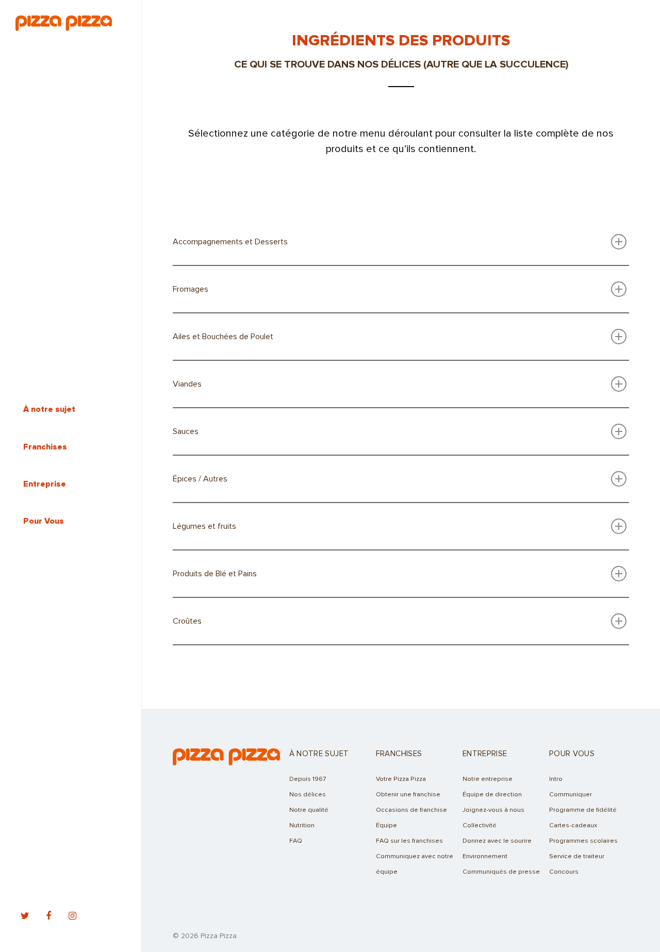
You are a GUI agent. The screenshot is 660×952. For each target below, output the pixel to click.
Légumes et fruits (204, 526)
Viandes (187, 384)
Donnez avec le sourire (497, 841)
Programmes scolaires (583, 841)
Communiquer (570, 794)
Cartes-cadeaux (573, 825)
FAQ (295, 841)
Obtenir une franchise (408, 794)
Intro (556, 779)
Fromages (190, 289)
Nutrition (302, 825)
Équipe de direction (492, 794)
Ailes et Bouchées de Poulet (223, 336)
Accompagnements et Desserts (230, 242)
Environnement (485, 856)
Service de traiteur (576, 856)
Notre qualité (308, 810)
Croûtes (187, 621)
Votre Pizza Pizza (401, 779)
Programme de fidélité (583, 810)
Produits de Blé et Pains (215, 574)
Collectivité (480, 825)
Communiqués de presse (501, 872)
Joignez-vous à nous (493, 810)
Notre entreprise (488, 779)
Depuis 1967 (307, 779)
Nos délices (307, 794)
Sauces (186, 431)
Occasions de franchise (411, 810)
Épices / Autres (200, 479)
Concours (564, 872)
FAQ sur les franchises (409, 841)
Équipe (386, 825)
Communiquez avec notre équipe (414, 864)
